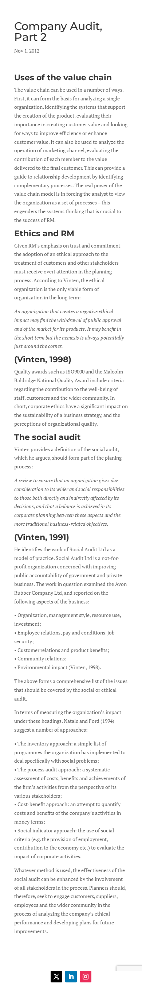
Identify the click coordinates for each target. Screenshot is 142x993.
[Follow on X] (56, 976)
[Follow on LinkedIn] (71, 976)
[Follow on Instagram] (85, 976)
